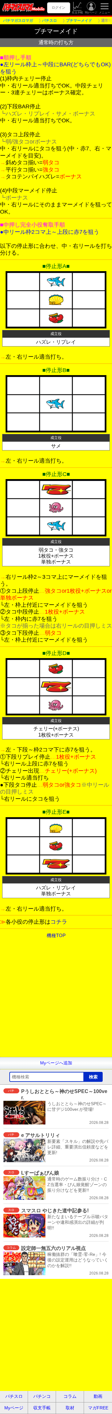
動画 (98, 1396)
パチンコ (42, 1396)
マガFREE (98, 1407)
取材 (70, 1407)
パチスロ (14, 1396)
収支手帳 (77, 12)
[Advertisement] (56, 1001)
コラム (70, 1396)
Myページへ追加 (56, 1062)
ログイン (58, 7)
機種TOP (56, 935)
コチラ (58, 922)
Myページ (91, 12)
